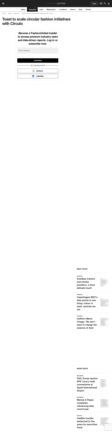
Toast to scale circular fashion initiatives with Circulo (37, 13)
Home (4, 13)
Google (39, 71)
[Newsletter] (101, 3)
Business (16, 13)
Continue (38, 60)
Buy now (84, 50)
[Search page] (105, 3)
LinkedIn (39, 76)
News (10, 13)
